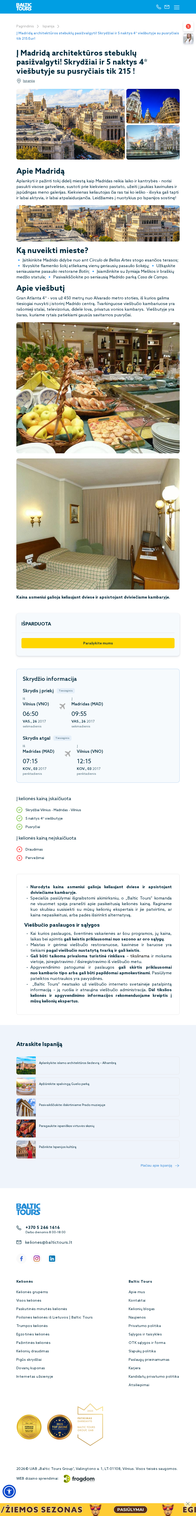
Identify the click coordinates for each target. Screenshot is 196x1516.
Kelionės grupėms (32, 1292)
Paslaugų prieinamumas (149, 1360)
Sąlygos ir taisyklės (145, 1334)
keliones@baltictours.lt (48, 1242)
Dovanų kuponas (30, 1368)
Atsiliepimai (139, 1385)
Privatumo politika (145, 1326)
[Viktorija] (188, 39)
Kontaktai (137, 1301)
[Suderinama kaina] (188, 26)
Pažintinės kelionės (33, 1343)
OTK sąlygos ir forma (147, 1343)
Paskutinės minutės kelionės (41, 1309)
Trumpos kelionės (32, 1326)
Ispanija (48, 26)
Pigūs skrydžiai (29, 1360)
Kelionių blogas (142, 1309)
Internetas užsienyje (34, 1377)
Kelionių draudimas (32, 1351)
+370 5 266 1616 (43, 1227)
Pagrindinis (25, 26)
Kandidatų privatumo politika (154, 1377)
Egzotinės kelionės (33, 1334)
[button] (9, 1491)
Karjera (135, 1368)
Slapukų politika (142, 1351)
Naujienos (137, 1317)
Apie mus (137, 1292)
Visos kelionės (29, 1301)
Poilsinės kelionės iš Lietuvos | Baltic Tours (54, 1317)
